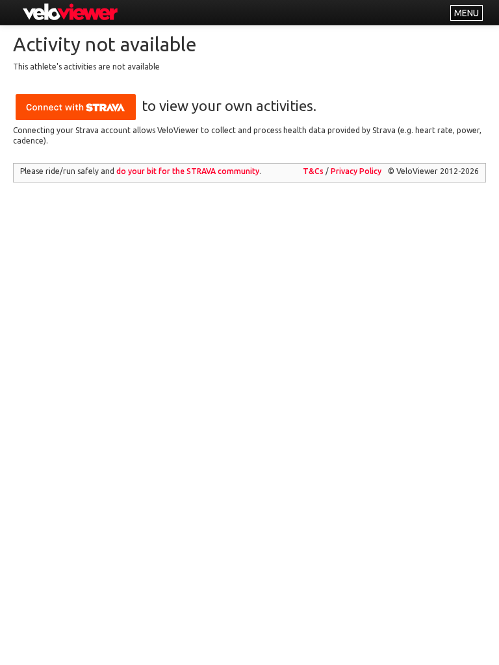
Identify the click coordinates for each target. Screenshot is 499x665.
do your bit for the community (187, 171)
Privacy (356, 171)
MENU (466, 13)
